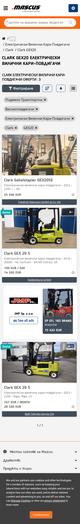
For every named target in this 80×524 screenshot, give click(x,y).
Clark (9, 50)
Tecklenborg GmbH (39, 280)
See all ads (26, 320)
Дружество (11, 460)
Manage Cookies (21, 500)
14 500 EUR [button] (14, 270)
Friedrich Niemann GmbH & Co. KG (39, 202)
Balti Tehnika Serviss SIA (39, 414)
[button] (21, 88)
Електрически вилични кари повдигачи (37, 44)
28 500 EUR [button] (17, 405)
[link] (39, 155)
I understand (41, 514)
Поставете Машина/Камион (73, 8)
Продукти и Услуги (17, 468)
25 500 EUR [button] (12, 195)
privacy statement (54, 500)
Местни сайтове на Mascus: (31, 452)
